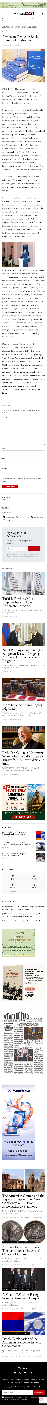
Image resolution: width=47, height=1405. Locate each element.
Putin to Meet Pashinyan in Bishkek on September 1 (21, 921)
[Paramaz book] (23, 982)
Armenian (11, 19)
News (5, 30)
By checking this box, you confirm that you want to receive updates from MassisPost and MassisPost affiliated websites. (23, 555)
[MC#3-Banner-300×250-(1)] (23, 801)
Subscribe (34, 549)
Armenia (5, 1242)
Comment (5, 417)
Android (33, 1379)
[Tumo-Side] (18, 942)
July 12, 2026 (5, 858)
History (27, 1242)
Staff (11, 1379)
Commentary (13, 1191)
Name (4, 448)
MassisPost (5, 508)
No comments (7, 45)
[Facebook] (15, 1373)
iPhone (26, 1379)
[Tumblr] (31, 1373)
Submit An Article (31, 1382)
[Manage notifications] (41, 1399)
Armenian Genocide (26, 26)
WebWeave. (39, 1387)
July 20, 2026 (5, 847)
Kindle (42, 1379)
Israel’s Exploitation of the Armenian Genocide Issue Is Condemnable (14, 833)
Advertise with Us (15, 1382)
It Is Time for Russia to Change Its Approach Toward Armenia (14, 854)
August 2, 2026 (6, 837)
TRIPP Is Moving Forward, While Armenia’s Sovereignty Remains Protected (16, 844)
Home (3, 19)
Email (4, 458)
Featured (21, 1191)
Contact (18, 1379)
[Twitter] (20, 1373)
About (5, 1379)
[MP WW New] (18, 1122)
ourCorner (26, 1334)
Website (4, 468)
